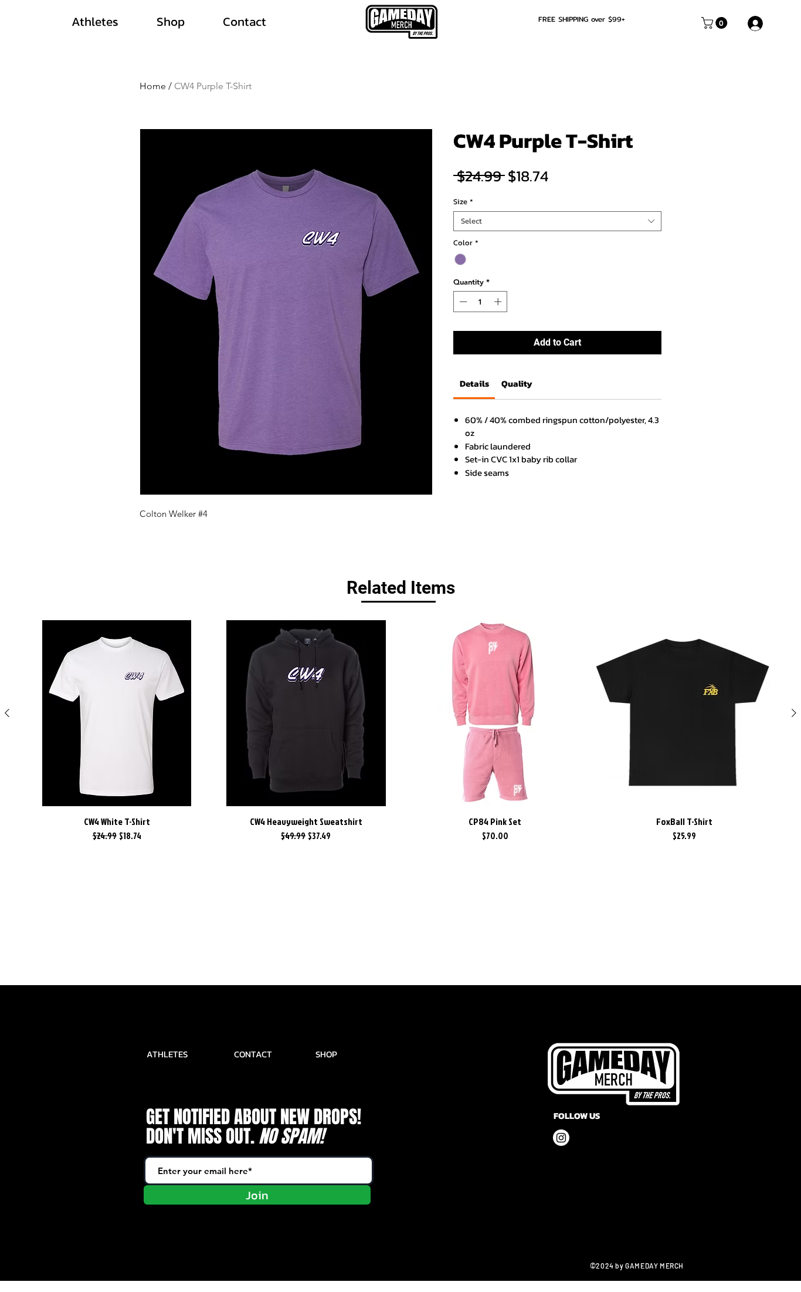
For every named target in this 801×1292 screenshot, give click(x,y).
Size (463, 202)
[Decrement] (462, 302)
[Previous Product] (7, 713)
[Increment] (499, 302)
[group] (400, 732)
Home (153, 86)
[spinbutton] (480, 302)
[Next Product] (794, 713)
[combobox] (557, 221)
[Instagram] (561, 1137)
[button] (715, 23)
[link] (474, 383)
